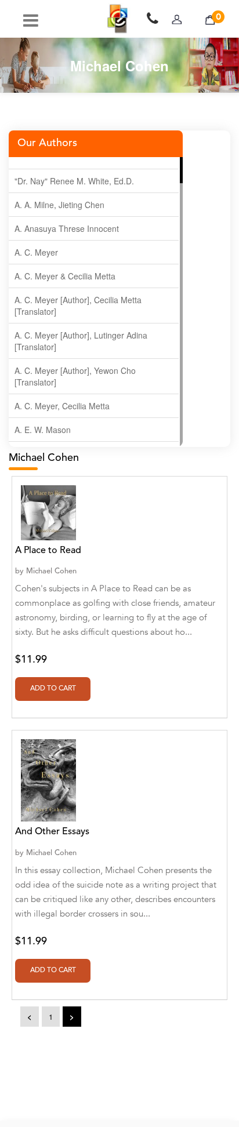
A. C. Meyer (36, 252)
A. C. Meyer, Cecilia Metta (62, 406)
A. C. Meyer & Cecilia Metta (65, 276)
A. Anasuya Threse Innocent (67, 228)
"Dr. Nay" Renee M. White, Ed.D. (74, 181)
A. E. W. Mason (43, 429)
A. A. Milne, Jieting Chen (59, 204)
